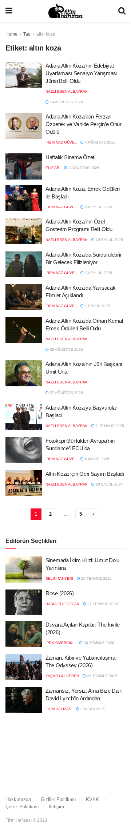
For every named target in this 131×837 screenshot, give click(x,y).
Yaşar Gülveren (62, 676)
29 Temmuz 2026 (96, 578)
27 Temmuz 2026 (102, 604)
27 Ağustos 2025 (66, 393)
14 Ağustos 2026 (66, 102)
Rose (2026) (59, 593)
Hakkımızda (18, 799)
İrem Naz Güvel (61, 142)
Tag (27, 34)
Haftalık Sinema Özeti (70, 157)
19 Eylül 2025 (109, 240)
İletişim (56, 806)
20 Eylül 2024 (109, 484)
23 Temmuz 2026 (102, 676)
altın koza (45, 34)
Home (11, 34)
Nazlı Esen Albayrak (66, 91)
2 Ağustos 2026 (83, 168)
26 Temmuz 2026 (98, 643)
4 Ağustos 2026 (100, 142)
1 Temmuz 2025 (109, 426)
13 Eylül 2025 (98, 273)
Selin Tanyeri (59, 578)
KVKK (92, 799)
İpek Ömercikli (60, 643)
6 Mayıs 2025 (96, 459)
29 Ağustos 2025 (66, 349)
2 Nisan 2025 (92, 709)
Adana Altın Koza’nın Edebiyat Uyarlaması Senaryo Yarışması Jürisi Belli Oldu (81, 73)
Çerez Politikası (22, 806)
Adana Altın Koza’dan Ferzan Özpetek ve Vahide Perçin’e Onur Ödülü (83, 124)
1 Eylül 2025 (97, 306)
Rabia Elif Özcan (62, 604)
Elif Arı (52, 168)
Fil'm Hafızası (58, 709)
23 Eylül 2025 (98, 207)
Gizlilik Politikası (58, 799)
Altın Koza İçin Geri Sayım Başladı (84, 474)
